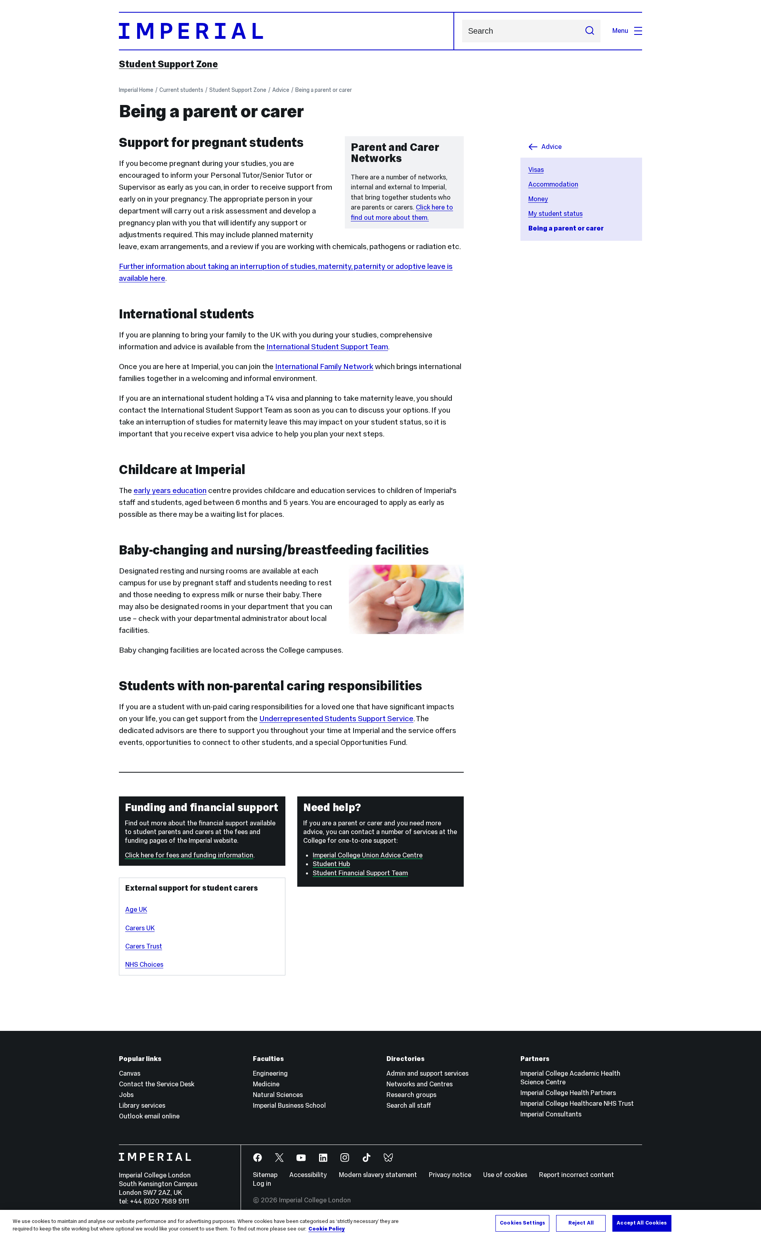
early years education (170, 490)
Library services (142, 1105)
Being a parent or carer (323, 89)
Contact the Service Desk (156, 1084)
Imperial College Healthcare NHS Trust (577, 1103)
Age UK (136, 909)
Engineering (270, 1073)
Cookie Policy (326, 1229)
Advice (280, 89)
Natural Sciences (278, 1095)
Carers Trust (143, 946)
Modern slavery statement (378, 1175)
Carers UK (140, 928)
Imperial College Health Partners (568, 1093)
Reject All (581, 1223)
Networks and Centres (419, 1084)
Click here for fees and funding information (189, 855)
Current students (181, 89)
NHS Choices (144, 964)
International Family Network (324, 366)
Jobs (126, 1095)
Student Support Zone (168, 64)
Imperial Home (136, 89)
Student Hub (331, 864)
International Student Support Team (327, 346)
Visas (536, 170)
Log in (262, 1183)
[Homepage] (286, 31)
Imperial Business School (289, 1105)
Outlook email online (149, 1116)
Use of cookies (505, 1175)
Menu (620, 31)
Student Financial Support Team (360, 873)
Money (538, 199)
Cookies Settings (522, 1223)
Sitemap (265, 1175)
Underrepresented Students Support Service (336, 718)
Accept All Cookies (642, 1223)
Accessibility (308, 1175)
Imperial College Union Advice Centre (368, 855)
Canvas (129, 1073)
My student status (555, 214)
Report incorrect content (576, 1175)
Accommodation (553, 184)
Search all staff (408, 1105)
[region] (380, 1224)
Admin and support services (427, 1073)
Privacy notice (450, 1175)
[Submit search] (589, 31)
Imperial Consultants (550, 1114)
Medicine (266, 1084)
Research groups (411, 1095)
